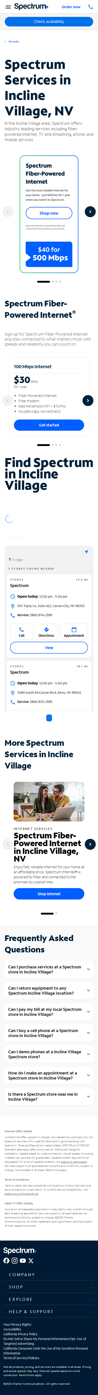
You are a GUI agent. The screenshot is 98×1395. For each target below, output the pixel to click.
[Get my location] (86, 551)
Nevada (13, 41)
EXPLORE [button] (21, 1299)
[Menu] (7, 7)
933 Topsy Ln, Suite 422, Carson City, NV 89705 (51, 606)
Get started (49, 424)
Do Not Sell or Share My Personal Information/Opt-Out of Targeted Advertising (44, 1341)
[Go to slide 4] (60, 282)
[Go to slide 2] (53, 282)
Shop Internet (49, 893)
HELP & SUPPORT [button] (31, 1311)
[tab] (49, 1274)
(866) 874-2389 (34, 615)
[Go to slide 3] (56, 282)
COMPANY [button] (22, 1274)
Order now (71, 6)
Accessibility (12, 1329)
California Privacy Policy (20, 1334)
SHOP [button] (16, 1287)
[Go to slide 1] (43, 282)
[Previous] (7, 211)
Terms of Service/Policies (21, 1358)
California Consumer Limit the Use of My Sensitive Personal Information (45, 1350)
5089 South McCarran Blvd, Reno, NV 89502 (49, 692)
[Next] (90, 211)
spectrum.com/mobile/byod (21, 1193)
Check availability (49, 21)
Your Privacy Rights (17, 1324)
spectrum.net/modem (74, 1161)
